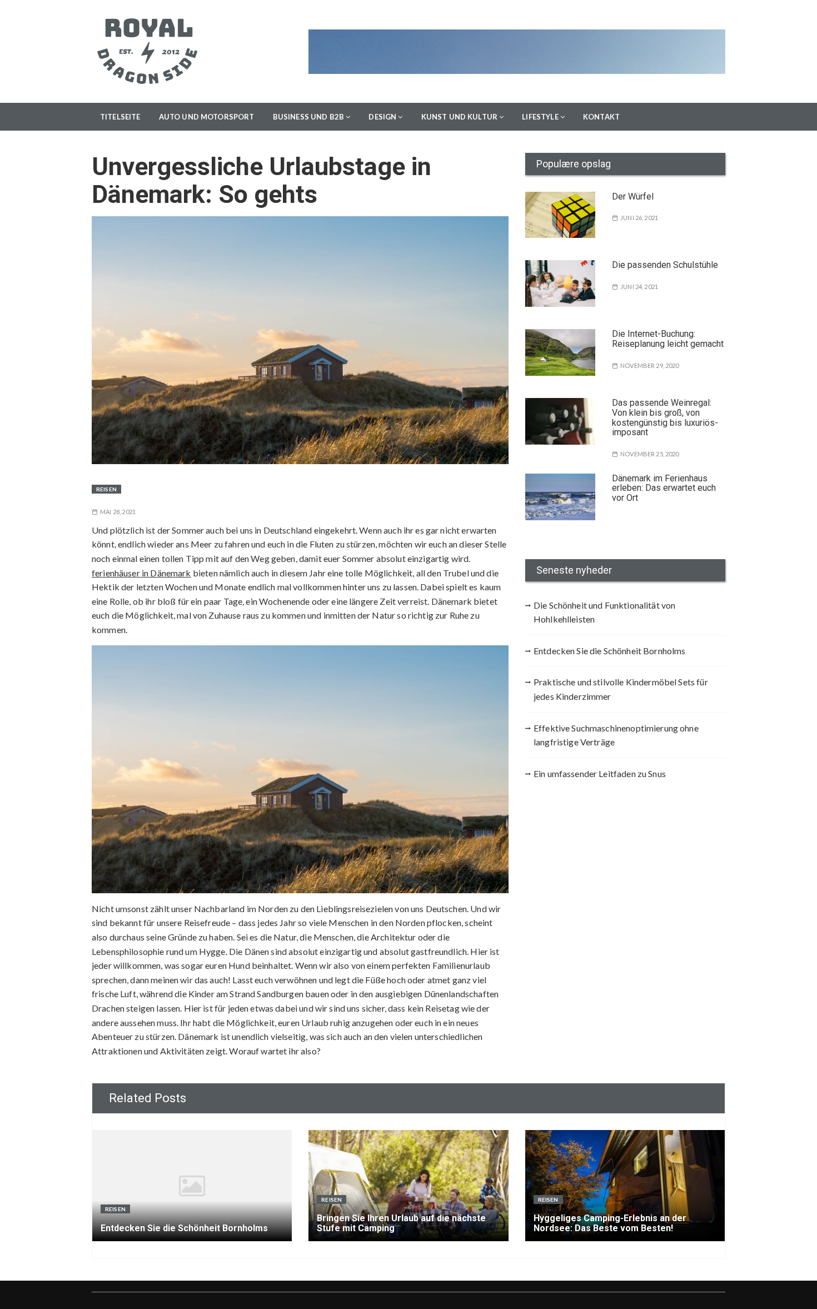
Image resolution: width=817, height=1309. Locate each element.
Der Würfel (633, 196)
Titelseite (120, 116)
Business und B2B (308, 116)
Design (382, 116)
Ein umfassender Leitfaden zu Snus (600, 773)
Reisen (106, 489)
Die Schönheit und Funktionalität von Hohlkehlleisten (604, 612)
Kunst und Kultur (459, 116)
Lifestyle (540, 116)
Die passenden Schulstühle (665, 265)
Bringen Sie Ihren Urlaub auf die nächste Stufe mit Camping (401, 1223)
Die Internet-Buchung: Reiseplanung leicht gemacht (668, 339)
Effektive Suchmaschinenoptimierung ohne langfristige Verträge (616, 735)
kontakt (601, 116)
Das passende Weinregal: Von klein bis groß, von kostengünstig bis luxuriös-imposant (665, 417)
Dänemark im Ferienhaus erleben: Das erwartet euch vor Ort (664, 488)
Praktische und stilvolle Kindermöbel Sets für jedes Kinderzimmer (621, 688)
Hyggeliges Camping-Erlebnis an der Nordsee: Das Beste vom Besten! (610, 1223)
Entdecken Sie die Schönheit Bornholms (610, 650)
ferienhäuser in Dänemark (141, 573)
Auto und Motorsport (207, 116)
